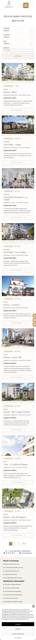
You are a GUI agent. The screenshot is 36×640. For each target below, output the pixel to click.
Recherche (18, 56)
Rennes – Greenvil (12, 304)
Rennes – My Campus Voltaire (17, 412)
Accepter (18, 624)
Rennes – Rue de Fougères (15, 517)
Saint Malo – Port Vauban (15, 252)
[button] (33, 606)
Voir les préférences (18, 634)
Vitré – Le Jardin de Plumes (15, 464)
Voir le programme (16, 110)
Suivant (24, 543)
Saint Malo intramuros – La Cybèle (16, 198)
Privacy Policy (18, 637)
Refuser (18, 629)
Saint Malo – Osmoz (12, 144)
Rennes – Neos (10, 92)
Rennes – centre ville (13, 357)
